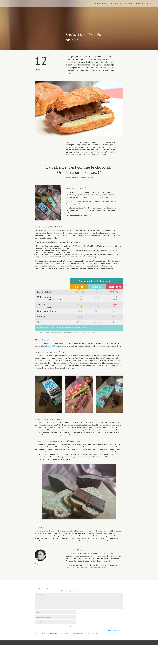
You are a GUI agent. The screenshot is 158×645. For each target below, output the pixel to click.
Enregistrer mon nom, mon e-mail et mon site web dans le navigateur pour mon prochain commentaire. (64, 626)
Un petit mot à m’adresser (143, 3)
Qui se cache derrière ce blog (124, 3)
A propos (105, 3)
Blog (111, 3)
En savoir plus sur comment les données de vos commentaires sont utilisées (82, 633)
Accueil (97, 3)
